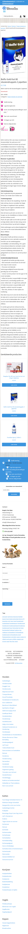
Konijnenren (5, 879)
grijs (9, 621)
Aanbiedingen (6, 681)
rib (25, 637)
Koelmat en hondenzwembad (10, 780)
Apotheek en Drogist (8, 708)
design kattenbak (14, 619)
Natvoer (4, 753)
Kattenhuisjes (6, 835)
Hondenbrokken (7, 716)
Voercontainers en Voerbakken (11, 750)
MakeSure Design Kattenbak (10, 802)
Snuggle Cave (6, 686)
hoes (12, 621)
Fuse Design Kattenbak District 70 (12, 800)
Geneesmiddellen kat (8, 857)
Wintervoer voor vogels (9, 906)
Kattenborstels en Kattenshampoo (12, 849)
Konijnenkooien (6, 876)
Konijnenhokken (7, 873)
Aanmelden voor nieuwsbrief (14, 486)
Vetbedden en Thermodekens (11, 783)
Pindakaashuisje (7, 904)
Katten (14, 26)
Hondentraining (6, 759)
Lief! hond (5, 745)
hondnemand (5, 628)
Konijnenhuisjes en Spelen (9, 890)
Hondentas (5, 756)
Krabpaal (11, 630)
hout (11, 628)
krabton (17, 630)
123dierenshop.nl (7, 4)
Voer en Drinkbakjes (8, 846)
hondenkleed (5, 623)
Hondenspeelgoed (7, 742)
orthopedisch (11, 632)
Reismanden (6, 854)
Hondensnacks (6, 689)
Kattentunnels (6, 851)
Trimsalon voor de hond (9, 772)
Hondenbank (19, 621)
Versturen (7, 604)
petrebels (13, 637)
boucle (4, 619)
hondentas (22, 625)
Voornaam (5, 573)
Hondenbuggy (6, 778)
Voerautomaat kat (7, 859)
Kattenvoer (5, 824)
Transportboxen (7, 694)
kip (19, 628)
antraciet (4, 616)
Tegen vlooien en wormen (14, 97)
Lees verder (14, 385)
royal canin (9, 639)
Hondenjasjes (6, 732)
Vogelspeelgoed (7, 912)
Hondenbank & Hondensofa (10, 700)
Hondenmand (21, 623)
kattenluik (5, 830)
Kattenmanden (6, 832)
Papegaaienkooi (6, 637)
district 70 (21, 619)
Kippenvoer (5, 925)
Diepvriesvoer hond (7, 692)
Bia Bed (20, 616)
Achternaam (5, 579)
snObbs (14, 639)
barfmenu (10, 616)
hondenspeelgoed (14, 625)
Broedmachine (6, 928)
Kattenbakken (6, 838)
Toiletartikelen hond (8, 748)
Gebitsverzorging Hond (9, 711)
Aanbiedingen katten (8, 808)
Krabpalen (5, 811)
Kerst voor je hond (7, 786)
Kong (22, 628)
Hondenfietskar (7, 775)
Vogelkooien (6, 909)
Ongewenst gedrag (8, 769)
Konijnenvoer (6, 884)
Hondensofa (5, 625)
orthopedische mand (15, 634)
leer (20, 630)
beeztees (15, 616)
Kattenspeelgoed (7, 843)
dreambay (5, 621)
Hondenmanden (7, 683)
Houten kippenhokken (8, 923)
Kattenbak (15, 628)
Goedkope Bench (7, 713)
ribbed (4, 639)
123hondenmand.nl (8, 1)
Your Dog (12, 641)
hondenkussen (13, 623)
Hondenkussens (7, 721)
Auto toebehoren (7, 702)
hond (14, 621)
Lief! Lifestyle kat (7, 816)
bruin (7, 619)
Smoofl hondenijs (7, 697)
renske (22, 637)
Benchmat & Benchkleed (9, 705)
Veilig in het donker (7, 724)
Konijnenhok (5, 630)
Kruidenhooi (5, 887)
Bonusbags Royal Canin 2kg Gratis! (12, 813)
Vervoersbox (5, 761)
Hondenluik (5, 764)
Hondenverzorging (7, 767)
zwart (16, 641)
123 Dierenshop (18, 663)
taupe (7, 641)
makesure (5, 632)
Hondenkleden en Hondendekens (12, 735)
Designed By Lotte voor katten (11, 805)
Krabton (4, 819)
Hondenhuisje (6, 719)
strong (4, 641)
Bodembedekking (7, 882)
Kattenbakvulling (7, 840)
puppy (18, 637)
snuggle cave (20, 639)
